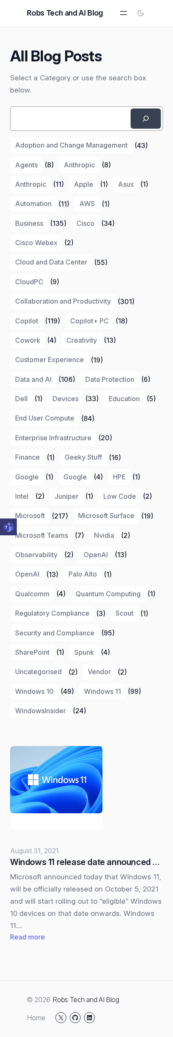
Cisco (85, 223)
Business (29, 223)
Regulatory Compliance (52, 613)
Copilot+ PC (89, 321)
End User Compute (44, 418)
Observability (36, 554)
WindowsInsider (40, 710)
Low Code (119, 496)
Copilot (26, 321)
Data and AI (33, 379)
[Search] (146, 118)
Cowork (27, 340)
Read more (27, 937)
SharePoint (32, 652)
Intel (22, 496)
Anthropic (79, 165)
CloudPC (29, 282)
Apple (83, 184)
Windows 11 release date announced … (85, 862)
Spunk (84, 652)
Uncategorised (38, 671)
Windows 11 (102, 691)
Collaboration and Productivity (63, 301)
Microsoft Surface (106, 515)
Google (27, 477)
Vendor (99, 671)
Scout (124, 613)
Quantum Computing (108, 594)
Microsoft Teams (41, 535)
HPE (119, 477)
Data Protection (109, 379)
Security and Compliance (54, 633)
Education (124, 398)
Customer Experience (49, 359)
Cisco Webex (36, 242)
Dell (21, 398)
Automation (33, 203)
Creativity (81, 340)
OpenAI (96, 554)
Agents (26, 165)
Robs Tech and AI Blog (64, 12)
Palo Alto (82, 574)
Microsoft (30, 515)
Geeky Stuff (83, 457)
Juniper (67, 496)
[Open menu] (123, 13)
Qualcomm (32, 594)
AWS (87, 203)
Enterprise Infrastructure (53, 438)
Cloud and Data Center (51, 262)
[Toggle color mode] (140, 13)
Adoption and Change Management (71, 145)
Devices (65, 398)
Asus (126, 184)
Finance (27, 457)
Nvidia (104, 535)
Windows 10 (34, 691)
